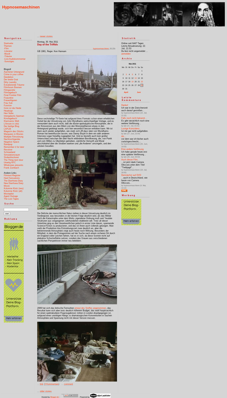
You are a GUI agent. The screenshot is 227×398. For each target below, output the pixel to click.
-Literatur (8, 51)
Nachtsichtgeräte (12, 139)
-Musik (7, 54)
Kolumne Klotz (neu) (13, 188)
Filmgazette (9, 90)
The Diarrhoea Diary (13, 180)
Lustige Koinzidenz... (131, 128)
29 (142, 85)
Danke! (124, 105)
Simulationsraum (12, 155)
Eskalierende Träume (14, 85)
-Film (6, 48)
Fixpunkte (8, 98)
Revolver (8, 149)
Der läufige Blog (11, 126)
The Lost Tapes (11, 199)
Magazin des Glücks (14, 131)
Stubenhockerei (11, 157)
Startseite (8, 43)
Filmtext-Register (12, 175)
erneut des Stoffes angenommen (90, 308)
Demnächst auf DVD (131, 175)
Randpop (8, 144)
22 (142, 82)
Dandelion (8, 77)
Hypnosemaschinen (21, 7)
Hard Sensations (12, 178)
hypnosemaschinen (101, 49)
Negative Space (11, 142)
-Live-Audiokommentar (14, 59)
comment (68, 384)
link (41, 384)
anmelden (126, 54)
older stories (46, 391)
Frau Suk (8, 103)
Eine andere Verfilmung (132, 149)
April (126, 92)
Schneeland (9, 152)
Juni (139, 92)
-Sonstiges (9, 61)
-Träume (8, 56)
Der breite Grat (11, 79)
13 (136, 78)
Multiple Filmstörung (13, 136)
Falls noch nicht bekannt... (134, 118)
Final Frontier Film (12, 95)
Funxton (8, 105)
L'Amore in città (11, 123)
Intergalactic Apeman (14, 116)
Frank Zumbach (11, 168)
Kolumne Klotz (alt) (13, 191)
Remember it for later (14, 147)
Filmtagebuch (10, 92)
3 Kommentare (52, 384)
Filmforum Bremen (13, 87)
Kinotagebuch (10, 118)
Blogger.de (54, 397)
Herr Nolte (8, 113)
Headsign (8, 111)
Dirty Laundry (10, 82)
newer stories (46, 36)
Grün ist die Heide (12, 108)
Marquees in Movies (13, 134)
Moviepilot (9, 193)
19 (132, 82)
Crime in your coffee (13, 74)
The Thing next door (13, 160)
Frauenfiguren (10, 100)
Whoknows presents (13, 165)
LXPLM (7, 129)
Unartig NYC (10, 162)
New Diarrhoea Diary (13, 183)
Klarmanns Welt (11, 121)
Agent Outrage (11, 196)
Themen (8, 46)
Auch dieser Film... (130, 159)
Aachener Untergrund (14, 72)
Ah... (123, 136)
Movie (7, 186)
